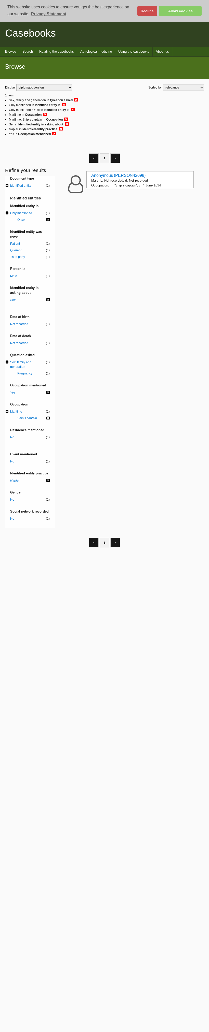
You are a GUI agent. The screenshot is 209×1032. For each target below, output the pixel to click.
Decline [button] (147, 11)
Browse (10, 51)
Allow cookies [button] (180, 11)
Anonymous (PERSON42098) (118, 175)
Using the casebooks (133, 51)
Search (27, 51)
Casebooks (30, 33)
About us (162, 51)
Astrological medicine (96, 51)
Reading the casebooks (56, 51)
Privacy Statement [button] (48, 14)
